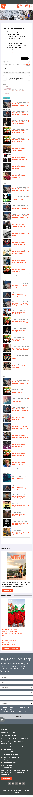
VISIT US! (4, 729)
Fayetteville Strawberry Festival (12, 633)
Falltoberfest (6, 642)
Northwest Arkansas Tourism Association (16, 747)
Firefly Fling (5, 638)
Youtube (20, 783)
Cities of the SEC (8, 752)
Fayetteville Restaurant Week (11, 640)
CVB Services (10, 1)
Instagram (13, 783)
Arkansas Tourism (8, 749)
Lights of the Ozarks (8, 645)
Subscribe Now (15, 716)
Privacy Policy (22, 711)
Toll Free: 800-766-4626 (9, 735)
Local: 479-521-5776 (8, 732)
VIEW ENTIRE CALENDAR (11, 648)
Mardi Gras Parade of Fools (10, 629)
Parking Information (9, 762)
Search (23, 1)
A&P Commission (8, 765)
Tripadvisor (16, 783)
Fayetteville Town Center (11, 757)
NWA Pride (5, 636)
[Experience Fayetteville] (24, 7)
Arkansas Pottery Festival (10, 631)
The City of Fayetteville (10, 754)
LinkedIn (23, 783)
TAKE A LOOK (7, 590)
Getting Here (7, 760)
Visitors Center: (6, 741)
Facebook (9, 783)
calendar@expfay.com (13, 52)
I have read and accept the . (14, 711)
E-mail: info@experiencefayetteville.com (14, 738)
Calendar (17, 1)
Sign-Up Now (7, 778)
